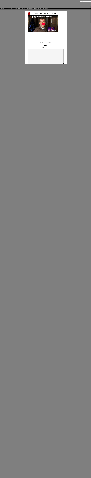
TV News (27, 8)
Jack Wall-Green (50, 42)
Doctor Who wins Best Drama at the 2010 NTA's (45, 13)
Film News (31, 8)
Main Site (46, 8)
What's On (40, 8)
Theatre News (23, 8)
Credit (29, 36)
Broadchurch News (18, 8)
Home (6, 8)
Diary (44, 8)
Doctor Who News (36, 8)
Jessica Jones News (11, 8)
